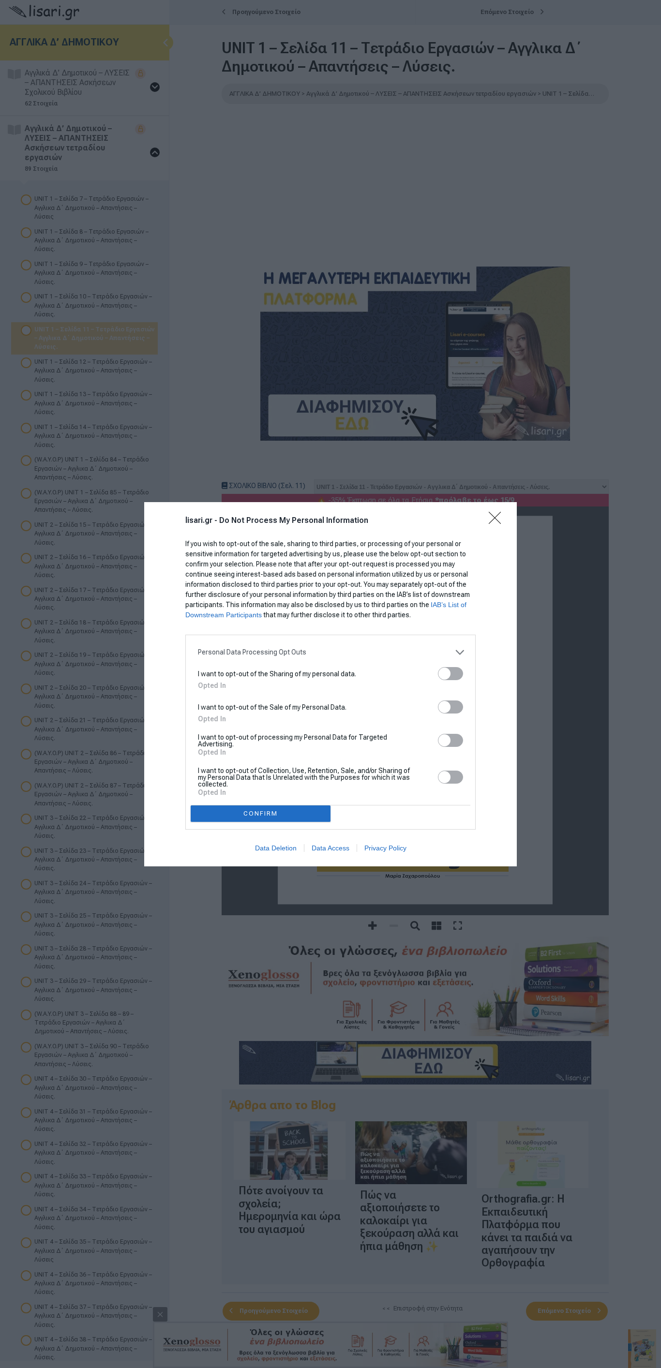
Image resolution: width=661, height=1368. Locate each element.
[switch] (450, 673)
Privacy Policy (385, 848)
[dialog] (330, 684)
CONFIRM (260, 813)
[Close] (498, 521)
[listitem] (330, 652)
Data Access (330, 848)
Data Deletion (276, 848)
